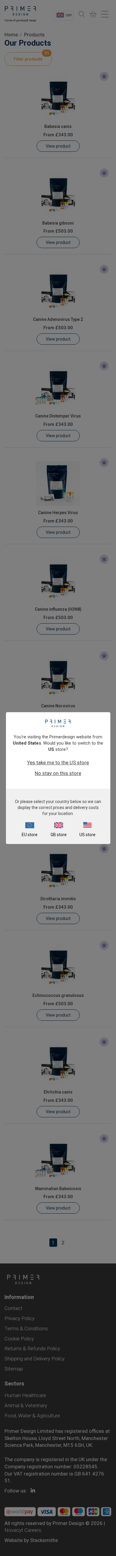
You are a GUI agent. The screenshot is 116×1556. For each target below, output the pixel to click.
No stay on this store (58, 773)
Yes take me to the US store (58, 762)
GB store (59, 834)
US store (87, 834)
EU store (29, 834)
